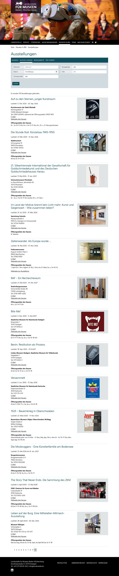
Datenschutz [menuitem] (92, 563)
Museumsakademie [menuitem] (49, 42)
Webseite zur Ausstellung (20, 271)
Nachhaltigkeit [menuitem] (83, 42)
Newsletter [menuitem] (62, 563)
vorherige (12, 550)
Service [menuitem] (26, 42)
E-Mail (13, 117)
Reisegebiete (39, 60)
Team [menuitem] (74, 42)
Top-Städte (50, 60)
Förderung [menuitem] (35, 42)
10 (35, 550)
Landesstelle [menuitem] (16, 42)
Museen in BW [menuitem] (64, 42)
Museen (15, 60)
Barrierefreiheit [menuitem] (78, 563)
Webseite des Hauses (18, 119)
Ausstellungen (26, 60)
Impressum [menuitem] (102, 563)
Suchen (15, 83)
